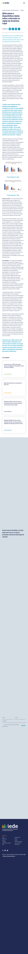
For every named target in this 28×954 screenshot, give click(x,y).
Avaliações (4, 841)
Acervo (16, 838)
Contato (16, 840)
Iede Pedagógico (17, 837)
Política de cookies (18, 843)
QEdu (3, 844)
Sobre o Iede (4, 838)
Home (3, 837)
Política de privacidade (18, 841)
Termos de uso (17, 844)
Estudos (3, 840)
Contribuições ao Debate (6, 843)
